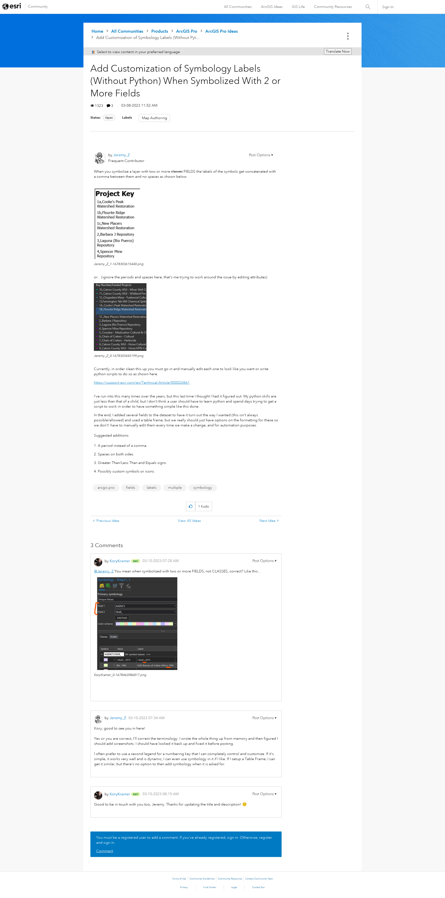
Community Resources (333, 6)
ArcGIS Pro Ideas (221, 31)
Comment (104, 851)
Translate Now (338, 51)
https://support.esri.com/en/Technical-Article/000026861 (142, 382)
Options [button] (348, 36)
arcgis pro (106, 487)
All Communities (238, 6)
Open (109, 117)
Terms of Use (179, 878)
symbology (202, 487)
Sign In (388, 7)
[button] (261, 155)
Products (159, 31)
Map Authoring (154, 118)
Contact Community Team (259, 878)
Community (38, 6)
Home (97, 31)
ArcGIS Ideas (272, 6)
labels (151, 487)
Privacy (184, 887)
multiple (175, 487)
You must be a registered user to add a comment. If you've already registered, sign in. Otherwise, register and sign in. (184, 840)
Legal (234, 887)
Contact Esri (258, 887)
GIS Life (298, 6)
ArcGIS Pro (186, 31)
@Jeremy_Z (104, 571)
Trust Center (209, 887)
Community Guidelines (202, 878)
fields (130, 487)
